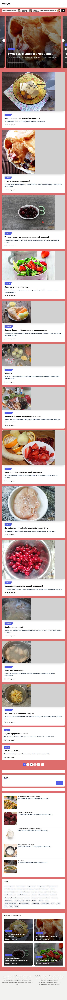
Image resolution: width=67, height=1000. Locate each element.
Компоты (34, 894)
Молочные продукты (43, 894)
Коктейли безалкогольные (23, 894)
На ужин (16, 900)
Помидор (41, 900)
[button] (16, 63)
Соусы (7, 730)
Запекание (53, 892)
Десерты (16, 892)
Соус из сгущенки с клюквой (16, 733)
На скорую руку (8, 900)
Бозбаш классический (14, 627)
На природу (54, 897)
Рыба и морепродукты (24, 903)
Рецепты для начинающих (10, 903)
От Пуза (6, 3)
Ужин (11, 906)
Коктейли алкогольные (10, 894)
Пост (47, 900)
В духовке (12, 889)
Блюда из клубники (42, 886)
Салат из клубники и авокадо (17, 287)
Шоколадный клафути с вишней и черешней (24, 586)
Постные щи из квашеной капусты (19, 713)
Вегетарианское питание (33, 889)
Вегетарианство (44, 889)
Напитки (11, 44)
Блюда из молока (53, 886)
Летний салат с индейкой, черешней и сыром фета (26, 528)
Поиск (6, 777)
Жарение (34, 892)
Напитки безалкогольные (16, 897)
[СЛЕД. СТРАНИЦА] (42, 764)
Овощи (28, 900)
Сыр (6, 906)
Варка (6, 889)
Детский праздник (25, 892)
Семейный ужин (45, 903)
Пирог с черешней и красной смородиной (22, 118)
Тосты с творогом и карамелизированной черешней (27, 237)
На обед (6, 897)
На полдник (34, 897)
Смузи (52, 903)
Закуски (47, 892)
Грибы (52, 889)
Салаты (8, 283)
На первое (8, 326)
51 (38, 764)
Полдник (34, 900)
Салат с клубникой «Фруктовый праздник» (32, 10)
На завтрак (53, 894)
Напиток (27, 897)
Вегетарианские (21, 889)
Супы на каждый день (14, 670)
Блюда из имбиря (31, 886)
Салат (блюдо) (35, 903)
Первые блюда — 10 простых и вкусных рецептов (26, 330)
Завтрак (40, 892)
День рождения (8, 892)
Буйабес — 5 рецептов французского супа (23, 416)
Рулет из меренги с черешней (17, 181)
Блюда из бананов (21, 886)
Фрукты (16, 906)
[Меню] (64, 3)
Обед (22, 900)
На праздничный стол (44, 897)
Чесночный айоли (11, 751)
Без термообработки (9, 886)
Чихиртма (9, 373)
